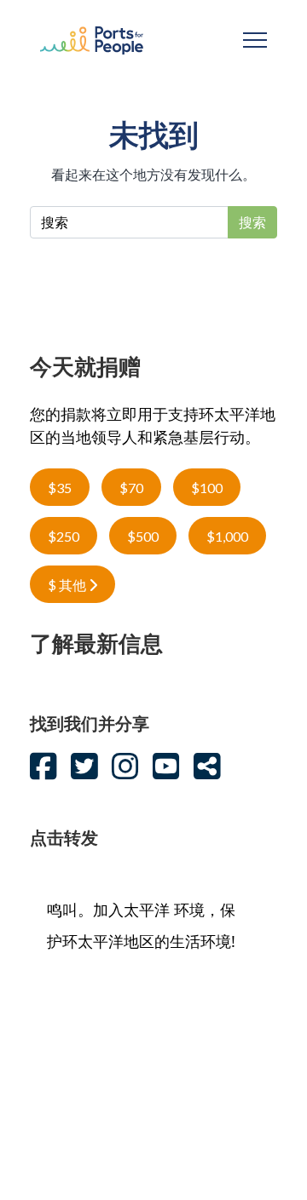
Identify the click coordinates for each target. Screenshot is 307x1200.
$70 (131, 487)
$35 (60, 487)
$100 (207, 487)
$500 (143, 536)
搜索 (252, 222)
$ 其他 (68, 585)
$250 (63, 536)
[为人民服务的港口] (91, 39)
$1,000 (227, 536)
